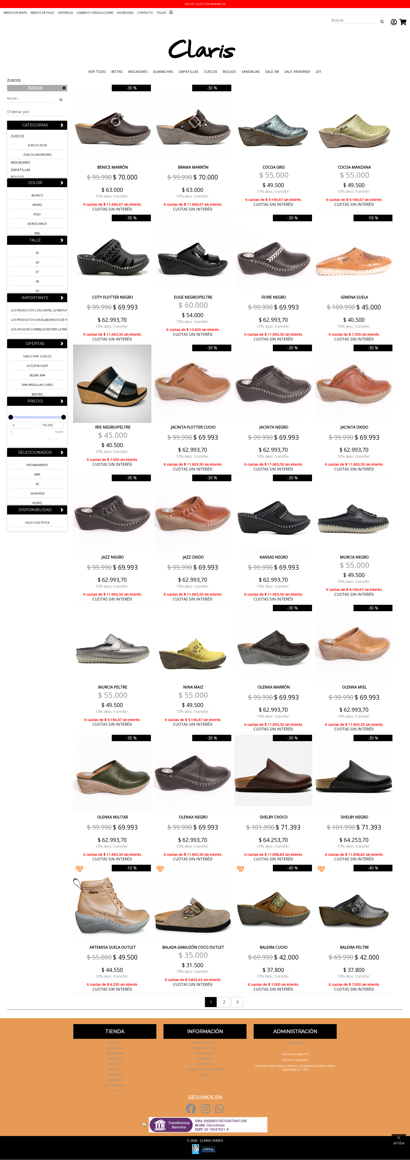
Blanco (37, 196)
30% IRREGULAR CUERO (37, 385)
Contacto (145, 13)
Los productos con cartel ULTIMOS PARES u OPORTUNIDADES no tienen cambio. (37, 311)
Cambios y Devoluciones (95, 13)
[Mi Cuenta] (392, 22)
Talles (161, 13)
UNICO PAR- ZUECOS (37, 356)
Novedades (125, 13)
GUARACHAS (163, 71)
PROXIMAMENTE (37, 465)
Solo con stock (37, 523)
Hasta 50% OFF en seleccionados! (205, 4)
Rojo (37, 215)
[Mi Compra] (401, 22)
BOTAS (117, 71)
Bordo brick (37, 224)
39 (37, 291)
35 (37, 253)
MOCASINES (138, 71)
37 (37, 272)
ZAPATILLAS (188, 71)
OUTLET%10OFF (37, 366)
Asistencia (65, 13)
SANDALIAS (251, 71)
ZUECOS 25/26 (37, 145)
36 (37, 262)
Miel (37, 233)
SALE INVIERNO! (297, 71)
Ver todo (97, 71)
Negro (37, 205)
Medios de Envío (15, 13)
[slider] (10, 417)
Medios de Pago (42, 13)
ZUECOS (210, 71)
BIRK (37, 475)
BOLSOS (229, 71)
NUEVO (37, 503)
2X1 (318, 71)
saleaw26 (37, 494)
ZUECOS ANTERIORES (37, 155)
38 (37, 281)
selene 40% (37, 375)
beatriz (37, 394)
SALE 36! (272, 71)
